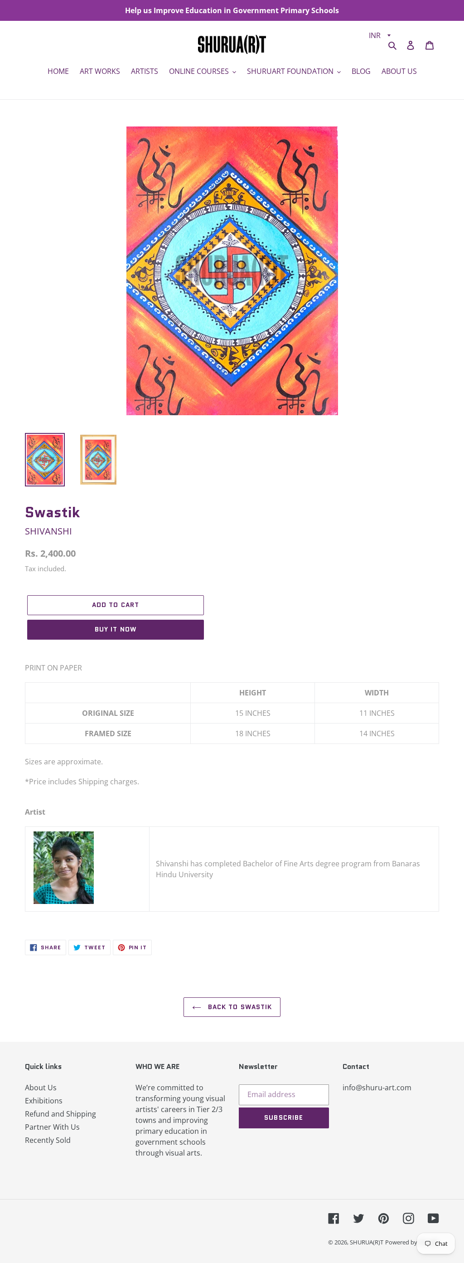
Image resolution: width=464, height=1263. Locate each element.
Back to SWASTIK (239, 1006)
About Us (41, 1088)
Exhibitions (44, 1101)
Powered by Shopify (412, 1242)
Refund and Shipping (60, 1114)
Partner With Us (52, 1127)
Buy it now (115, 629)
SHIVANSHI (48, 531)
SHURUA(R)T (366, 1242)
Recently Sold (48, 1140)
